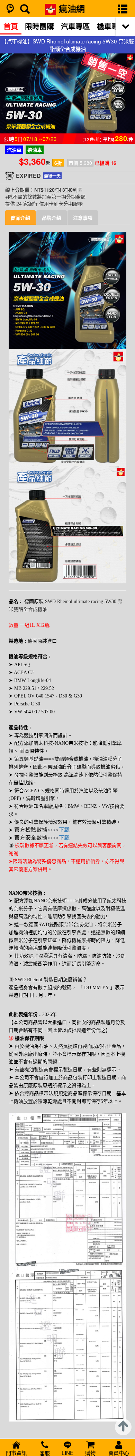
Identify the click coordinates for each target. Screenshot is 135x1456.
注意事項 (82, 217)
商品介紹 (20, 217)
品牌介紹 (51, 217)
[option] (10, 25)
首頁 (10, 26)
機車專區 (111, 26)
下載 (64, 830)
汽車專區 (75, 26)
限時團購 (39, 26)
